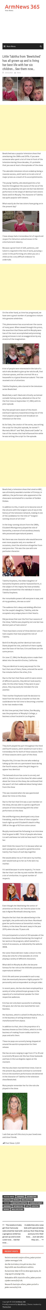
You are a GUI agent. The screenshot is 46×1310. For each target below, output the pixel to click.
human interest (36, 1203)
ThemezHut (6, 1307)
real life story (27, 1200)
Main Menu (11, 46)
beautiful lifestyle (19, 1203)
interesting (31, 1197)
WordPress (22, 1304)
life (27, 1206)
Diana (19, 72)
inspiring (20, 1197)
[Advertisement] (23, 30)
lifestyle (7, 1200)
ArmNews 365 (22, 6)
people (16, 1200)
